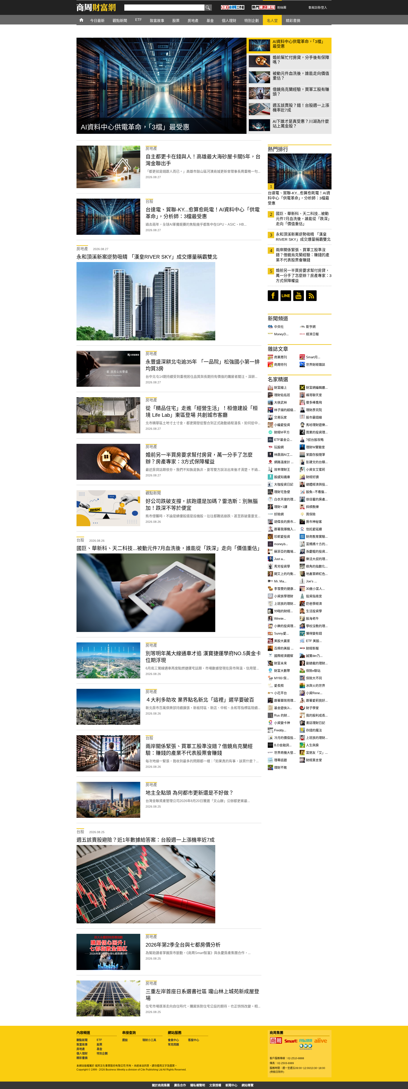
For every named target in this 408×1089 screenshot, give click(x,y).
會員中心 (173, 1040)
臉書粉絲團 (273, 295)
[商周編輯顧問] (305, 1047)
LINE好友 (285, 295)
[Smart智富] (291, 1041)
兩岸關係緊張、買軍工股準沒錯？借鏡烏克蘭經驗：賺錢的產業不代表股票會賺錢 (302, 255)
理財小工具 (149, 1040)
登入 (324, 7)
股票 (99, 1044)
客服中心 (193, 1040)
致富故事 (82, 1044)
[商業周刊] (276, 1040)
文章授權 (215, 1085)
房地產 (80, 1048)
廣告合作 (180, 1085)
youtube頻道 (298, 295)
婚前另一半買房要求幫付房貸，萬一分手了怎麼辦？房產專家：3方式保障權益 (304, 275)
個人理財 (82, 1053)
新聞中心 (231, 1085)
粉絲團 (281, 7)
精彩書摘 (82, 1057)
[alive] (320, 1040)
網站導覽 (248, 1085)
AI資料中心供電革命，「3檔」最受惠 (135, 127)
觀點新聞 (82, 1040)
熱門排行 (278, 149)
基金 (99, 1048)
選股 (125, 1040)
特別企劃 (102, 1053)
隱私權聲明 (197, 1085)
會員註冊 (314, 7)
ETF (99, 1040)
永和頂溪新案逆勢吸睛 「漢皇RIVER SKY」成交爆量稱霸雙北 (303, 237)
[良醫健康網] (305, 1040)
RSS (311, 295)
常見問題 (173, 1044)
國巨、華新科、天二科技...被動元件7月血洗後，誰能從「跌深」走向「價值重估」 (304, 219)
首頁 (85, 19)
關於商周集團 (161, 1085)
